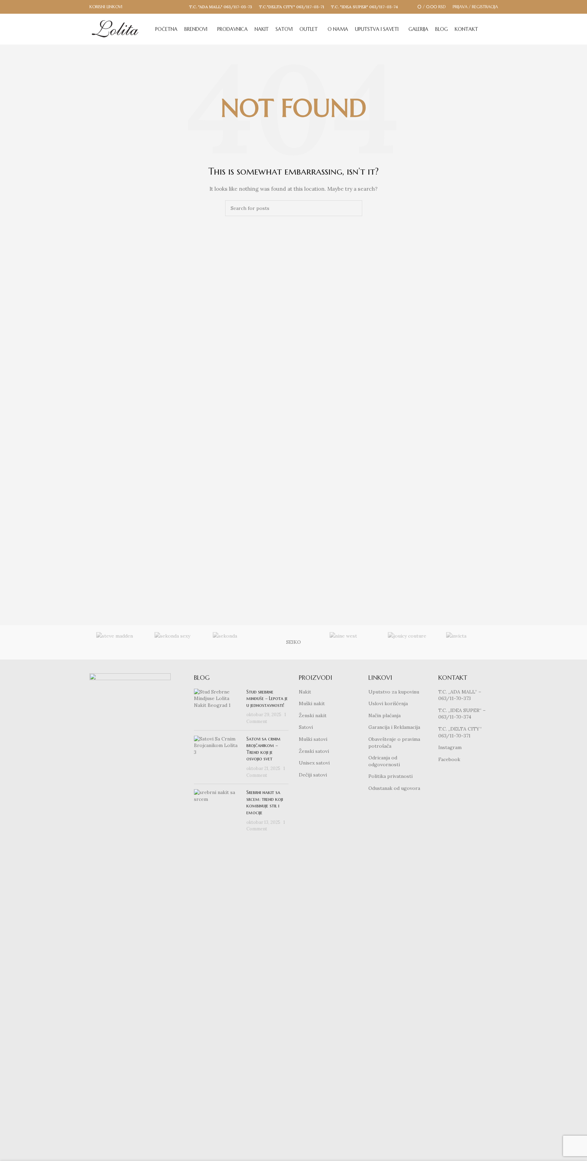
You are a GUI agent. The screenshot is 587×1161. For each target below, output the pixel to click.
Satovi (306, 727)
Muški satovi (313, 739)
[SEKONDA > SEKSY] (177, 642)
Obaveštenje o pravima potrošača (394, 742)
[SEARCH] (354, 208)
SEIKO (293, 642)
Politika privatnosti (390, 776)
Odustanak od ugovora (394, 788)
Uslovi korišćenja (388, 703)
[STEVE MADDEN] (118, 642)
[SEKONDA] (235, 642)
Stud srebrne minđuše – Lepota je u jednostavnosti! (267, 698)
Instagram (450, 747)
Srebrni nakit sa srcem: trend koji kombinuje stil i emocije (264, 802)
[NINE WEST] (352, 642)
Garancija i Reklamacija (394, 727)
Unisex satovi (314, 763)
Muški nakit (312, 703)
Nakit (305, 692)
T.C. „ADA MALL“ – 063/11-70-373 (459, 695)
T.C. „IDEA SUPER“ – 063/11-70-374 (462, 713)
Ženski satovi (314, 751)
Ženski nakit (313, 715)
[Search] (495, 29)
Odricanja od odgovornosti (384, 761)
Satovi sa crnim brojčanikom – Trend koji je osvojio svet (263, 749)
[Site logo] (115, 29)
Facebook (449, 759)
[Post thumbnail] (217, 707)
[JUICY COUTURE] (410, 642)
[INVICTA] (468, 642)
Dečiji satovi (313, 775)
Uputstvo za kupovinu (393, 692)
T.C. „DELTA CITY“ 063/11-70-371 (460, 732)
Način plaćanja (384, 715)
